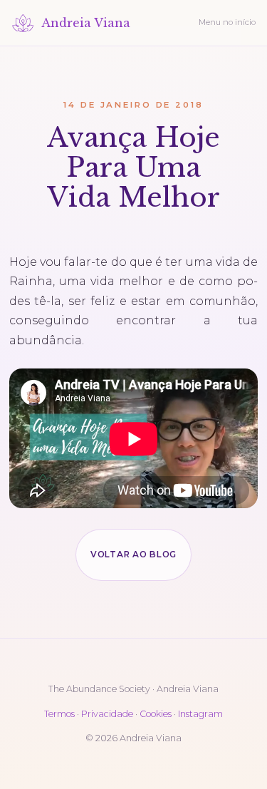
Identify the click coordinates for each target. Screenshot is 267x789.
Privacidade (107, 713)
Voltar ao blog (133, 554)
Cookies (156, 713)
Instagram (200, 713)
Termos (59, 713)
